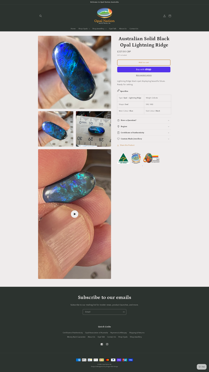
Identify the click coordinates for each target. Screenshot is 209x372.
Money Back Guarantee (76, 337)
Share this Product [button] (127, 145)
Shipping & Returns (137, 333)
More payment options (144, 75)
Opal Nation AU (107, 364)
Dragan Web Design (112, 366)
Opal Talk (101, 337)
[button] (40, 16)
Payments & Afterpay (118, 333)
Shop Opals (122, 337)
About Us (91, 337)
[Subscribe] (123, 312)
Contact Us (111, 337)
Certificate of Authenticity (73, 333)
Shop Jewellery (136, 337)
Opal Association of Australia (96, 333)
